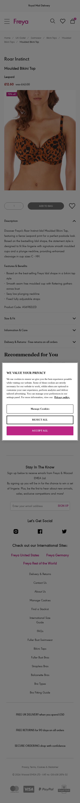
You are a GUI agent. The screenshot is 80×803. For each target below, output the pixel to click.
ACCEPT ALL (40, 430)
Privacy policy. (62, 397)
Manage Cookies (40, 408)
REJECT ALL (40, 419)
